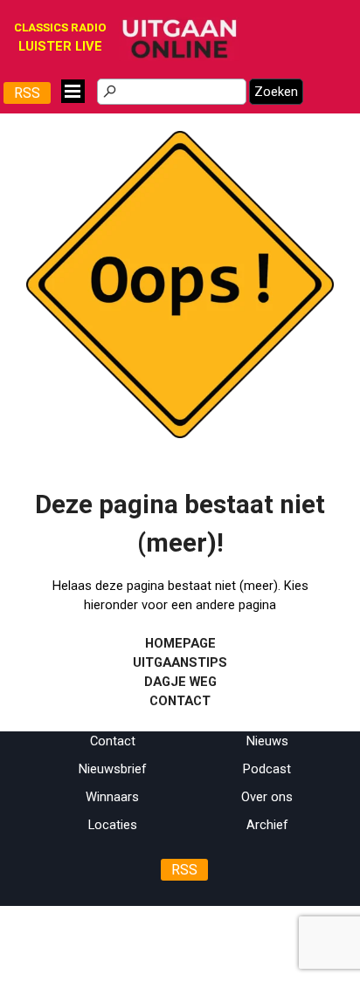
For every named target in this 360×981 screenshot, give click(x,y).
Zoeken (276, 91)
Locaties (112, 825)
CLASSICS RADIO (60, 27)
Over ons (267, 797)
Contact (112, 741)
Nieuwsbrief (113, 769)
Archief (267, 825)
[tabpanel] (180, 598)
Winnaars (112, 797)
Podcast (267, 769)
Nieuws (267, 741)
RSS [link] (27, 93)
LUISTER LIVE (60, 46)
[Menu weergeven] (73, 91)
